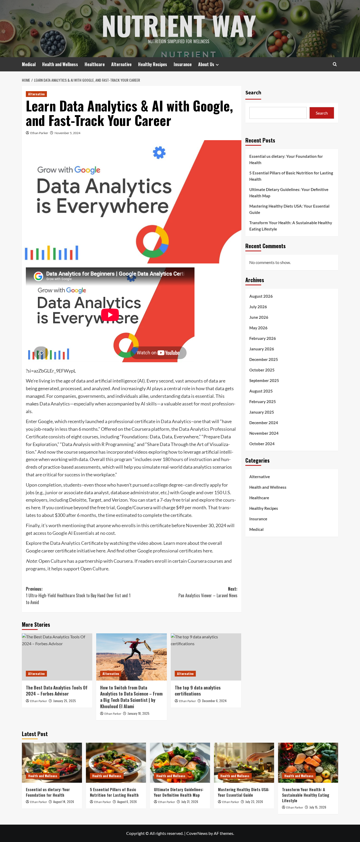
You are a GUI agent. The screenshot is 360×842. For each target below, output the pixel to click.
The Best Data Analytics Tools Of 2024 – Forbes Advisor (56, 690)
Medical (29, 64)
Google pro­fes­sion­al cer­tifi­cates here (174, 551)
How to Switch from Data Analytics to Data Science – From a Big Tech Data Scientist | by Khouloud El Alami (131, 696)
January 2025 (261, 412)
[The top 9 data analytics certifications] (206, 656)
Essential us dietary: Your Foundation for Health (286, 159)
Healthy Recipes (152, 64)
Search (253, 92)
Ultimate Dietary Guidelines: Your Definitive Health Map (288, 192)
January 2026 (261, 348)
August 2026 (261, 296)
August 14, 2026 (63, 801)
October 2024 (262, 443)
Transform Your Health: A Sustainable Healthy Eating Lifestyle (290, 225)
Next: (207, 592)
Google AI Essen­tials (73, 533)
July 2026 (258, 306)
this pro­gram (119, 459)
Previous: (78, 595)
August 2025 (261, 391)
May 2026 (258, 327)
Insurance (183, 64)
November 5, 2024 (67, 133)
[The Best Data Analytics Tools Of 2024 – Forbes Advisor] (57, 656)
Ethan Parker (39, 133)
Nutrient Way (178, 25)
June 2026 (258, 317)
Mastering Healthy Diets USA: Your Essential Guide (289, 209)
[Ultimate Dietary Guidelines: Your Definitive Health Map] (180, 763)
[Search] (335, 64)
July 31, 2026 (189, 801)
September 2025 (264, 380)
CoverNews (197, 833)
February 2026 (262, 338)
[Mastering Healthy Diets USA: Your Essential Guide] (244, 763)
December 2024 (263, 422)
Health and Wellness (60, 64)
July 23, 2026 (254, 801)
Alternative (121, 64)
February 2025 (262, 401)
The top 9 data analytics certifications (198, 690)
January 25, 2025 (64, 700)
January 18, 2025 (138, 713)
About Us (206, 64)
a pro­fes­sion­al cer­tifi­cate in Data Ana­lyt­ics (148, 421)
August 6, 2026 (127, 801)
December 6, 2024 (214, 700)
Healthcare (95, 64)
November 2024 (264, 433)
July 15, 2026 (317, 807)
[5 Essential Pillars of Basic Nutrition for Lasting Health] (116, 763)
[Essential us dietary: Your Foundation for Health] (52, 763)
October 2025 (262, 370)
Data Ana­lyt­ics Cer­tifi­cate (76, 543)
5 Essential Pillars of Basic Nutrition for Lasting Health (291, 176)
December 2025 (263, 359)
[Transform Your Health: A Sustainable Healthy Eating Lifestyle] (308, 763)
